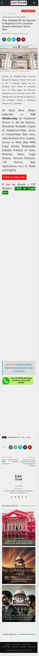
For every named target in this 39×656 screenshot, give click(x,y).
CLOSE (35, 13)
